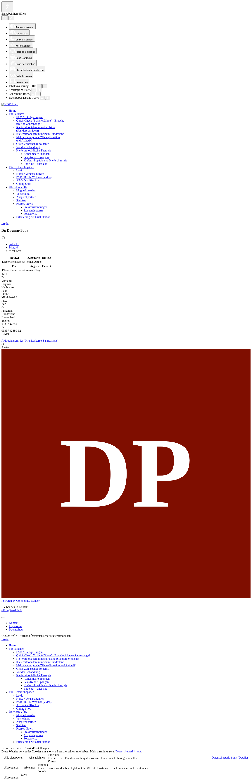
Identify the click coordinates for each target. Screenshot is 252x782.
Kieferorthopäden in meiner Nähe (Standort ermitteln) (35, 129)
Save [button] (24, 774)
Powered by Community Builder (20, 600)
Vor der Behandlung (28, 147)
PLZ (4, 300)
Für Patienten (16, 113)
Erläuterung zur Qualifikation (33, 217)
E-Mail (5, 333)
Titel (4, 274)
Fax (3, 327)
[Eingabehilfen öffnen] (7, 6)
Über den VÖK (18, 187)
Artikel (14, 244)
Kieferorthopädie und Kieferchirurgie (45, 160)
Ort (3, 307)
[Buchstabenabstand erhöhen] (47, 98)
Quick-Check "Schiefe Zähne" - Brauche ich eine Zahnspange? (40, 122)
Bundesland (8, 314)
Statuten (21, 200)
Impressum (15, 626)
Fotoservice (30, 213)
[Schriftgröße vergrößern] (39, 90)
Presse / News (24, 203)
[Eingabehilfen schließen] (11, 18)
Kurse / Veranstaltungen (30, 173)
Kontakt (13, 622)
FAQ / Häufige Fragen (29, 117)
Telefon (5, 320)
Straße (5, 294)
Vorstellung (23, 193)
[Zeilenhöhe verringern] (32, 94)
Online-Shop (23, 183)
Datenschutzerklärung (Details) (230, 757)
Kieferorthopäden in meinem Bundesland (40, 133)
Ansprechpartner (26, 197)
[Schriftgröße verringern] (34, 90)
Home (12, 110)
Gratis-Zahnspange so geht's (32, 143)
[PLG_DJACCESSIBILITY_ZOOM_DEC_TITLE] (39, 86)
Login (19, 170)
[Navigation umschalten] (2, 617)
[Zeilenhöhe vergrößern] (38, 94)
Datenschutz (16, 629)
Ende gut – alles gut (35, 163)
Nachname (7, 287)
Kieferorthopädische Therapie (33, 150)
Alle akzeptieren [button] (13, 757)
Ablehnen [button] (29, 767)
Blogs (13, 247)
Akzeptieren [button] (11, 767)
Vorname (6, 280)
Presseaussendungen (35, 207)
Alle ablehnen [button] (37, 757)
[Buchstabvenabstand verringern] (42, 98)
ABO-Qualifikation (27, 180)
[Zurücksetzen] (4, 17)
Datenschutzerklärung (128, 751)
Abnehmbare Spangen (37, 153)
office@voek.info (11, 610)
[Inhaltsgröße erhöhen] (44, 86)
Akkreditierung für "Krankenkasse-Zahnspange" (29, 340)
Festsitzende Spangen (36, 157)
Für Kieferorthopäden (21, 167)
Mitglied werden (25, 190)
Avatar (5, 347)
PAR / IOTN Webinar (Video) (33, 177)
